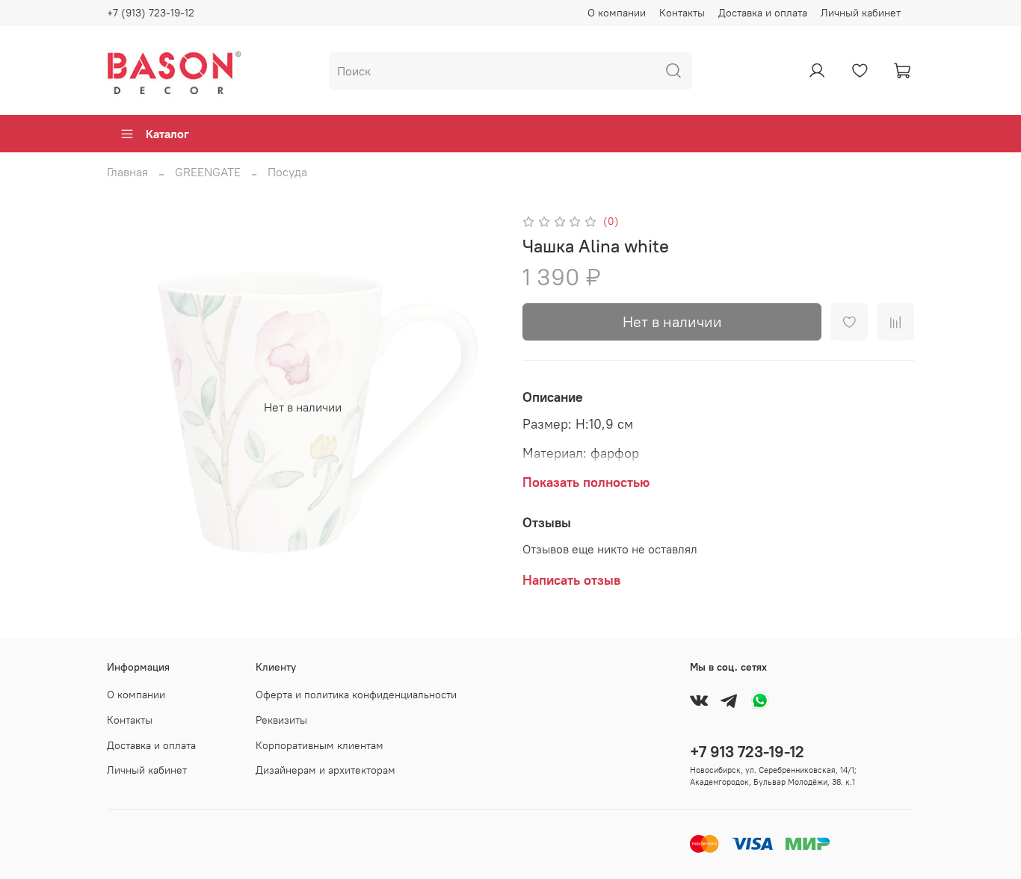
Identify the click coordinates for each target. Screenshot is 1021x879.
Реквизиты (281, 720)
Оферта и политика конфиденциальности (356, 694)
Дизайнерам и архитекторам (325, 770)
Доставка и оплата (762, 12)
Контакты (682, 12)
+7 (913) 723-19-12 (150, 12)
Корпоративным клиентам (319, 745)
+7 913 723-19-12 (747, 752)
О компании (616, 12)
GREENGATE (208, 171)
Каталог (167, 133)
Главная (127, 171)
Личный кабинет (861, 12)
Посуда (287, 171)
